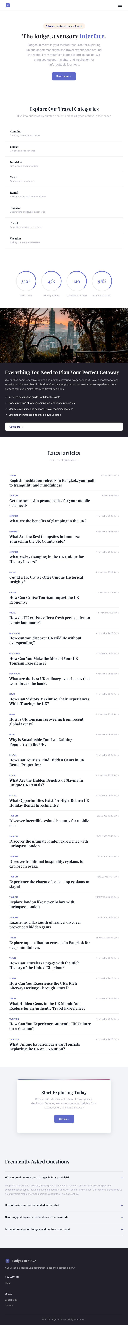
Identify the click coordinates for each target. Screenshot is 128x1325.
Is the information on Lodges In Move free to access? (37, 1229)
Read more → (64, 76)
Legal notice (11, 1299)
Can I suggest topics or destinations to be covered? (36, 1217)
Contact (9, 1305)
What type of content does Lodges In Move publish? (37, 1177)
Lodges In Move (24, 1260)
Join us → (64, 1118)
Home (8, 1283)
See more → (16, 426)
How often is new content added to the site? (32, 1205)
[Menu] (120, 5)
